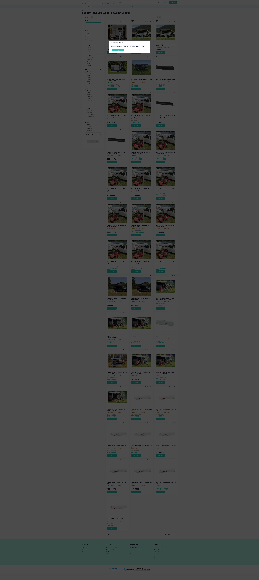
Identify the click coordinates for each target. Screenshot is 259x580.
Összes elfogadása (117, 50)
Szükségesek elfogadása (132, 50)
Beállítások (144, 50)
